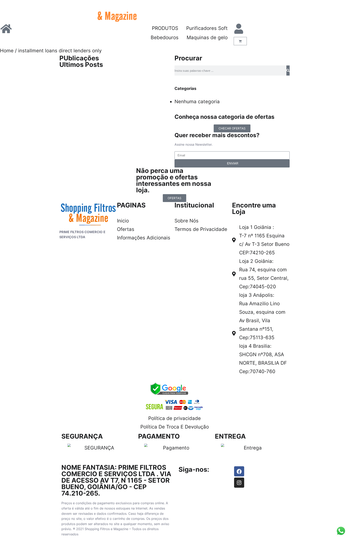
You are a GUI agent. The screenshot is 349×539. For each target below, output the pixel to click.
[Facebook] (239, 471)
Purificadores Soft (207, 28)
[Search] (288, 70)
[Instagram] (239, 483)
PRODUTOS (165, 28)
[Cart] (240, 41)
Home (7, 51)
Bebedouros (165, 37)
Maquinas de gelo (207, 37)
